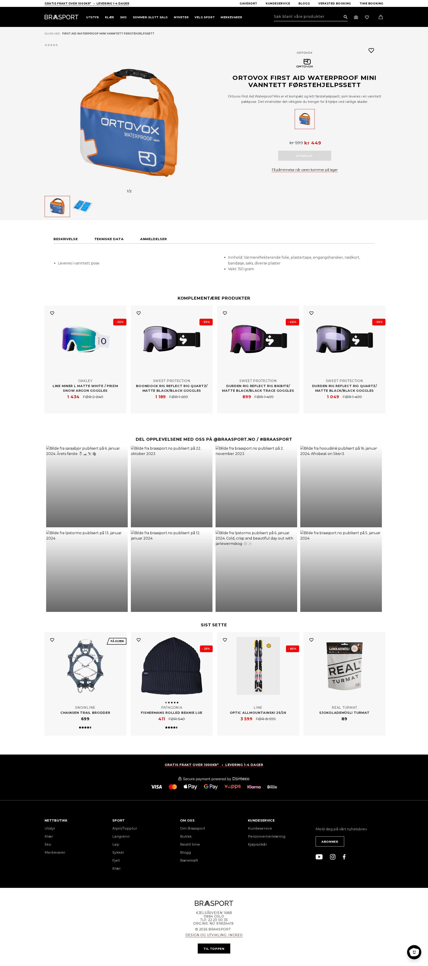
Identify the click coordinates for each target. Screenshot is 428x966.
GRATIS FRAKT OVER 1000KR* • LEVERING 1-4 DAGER (214, 765)
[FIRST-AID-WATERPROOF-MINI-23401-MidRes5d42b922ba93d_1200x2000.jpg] (305, 119)
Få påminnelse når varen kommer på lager (305, 170)
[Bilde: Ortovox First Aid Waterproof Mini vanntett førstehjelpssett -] (129, 123)
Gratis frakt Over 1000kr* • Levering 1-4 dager (87, 3)
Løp (115, 844)
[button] (87, 486)
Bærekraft (189, 860)
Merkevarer (55, 852)
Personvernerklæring (266, 836)
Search (346, 17)
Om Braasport (192, 828)
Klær (49, 836)
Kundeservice (260, 828)
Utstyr (50, 828)
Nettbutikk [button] (56, 820)
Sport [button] (118, 820)
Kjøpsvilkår (257, 844)
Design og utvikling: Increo (214, 935)
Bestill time (190, 844)
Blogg (185, 852)
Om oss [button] (187, 820)
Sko (48, 844)
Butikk (185, 836)
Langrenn (121, 836)
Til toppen (214, 948)
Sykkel (118, 852)
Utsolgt (304, 156)
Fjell (116, 860)
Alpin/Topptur (124, 828)
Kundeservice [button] (261, 820)
